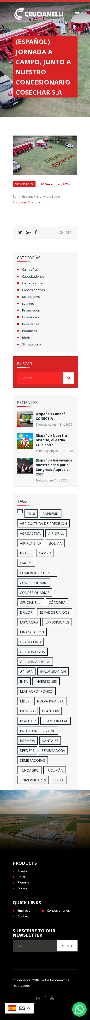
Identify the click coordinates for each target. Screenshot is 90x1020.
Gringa (22, 888)
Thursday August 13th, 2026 (54, 451)
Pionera (23, 882)
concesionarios (34, 592)
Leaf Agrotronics (36, 691)
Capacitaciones (33, 276)
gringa (26, 671)
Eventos (28, 303)
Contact (23, 916)
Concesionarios (33, 290)
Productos (29, 331)
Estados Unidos (54, 612)
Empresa (24, 910)
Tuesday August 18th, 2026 (54, 424)
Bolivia (55, 543)
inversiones (46, 681)
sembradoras (32, 760)
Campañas (30, 269)
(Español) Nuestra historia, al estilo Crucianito (51, 440)
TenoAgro (29, 770)
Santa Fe (50, 740)
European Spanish (26, 202)
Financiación (31, 310)
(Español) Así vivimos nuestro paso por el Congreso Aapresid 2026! (54, 467)
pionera (27, 711)
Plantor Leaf (55, 721)
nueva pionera (50, 701)
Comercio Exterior (35, 283)
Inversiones (30, 317)
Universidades (33, 780)
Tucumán (54, 770)
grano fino (30, 642)
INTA (24, 681)
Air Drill (56, 533)
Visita (59, 780)
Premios (27, 740)
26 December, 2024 (55, 184)
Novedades (24, 184)
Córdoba (57, 602)
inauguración (53, 671)
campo (45, 553)
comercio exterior (37, 573)
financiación (32, 632)
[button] (79, 1009)
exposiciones (57, 622)
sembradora (53, 750)
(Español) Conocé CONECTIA (51, 416)
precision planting (37, 730)
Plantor (28, 721)
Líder (25, 701)
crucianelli (30, 602)
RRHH (26, 337)
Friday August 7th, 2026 (51, 480)
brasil (25, 553)
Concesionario (34, 582)
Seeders (27, 750)
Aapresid (50, 513)
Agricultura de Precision (43, 523)
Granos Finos (32, 652)
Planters (50, 711)
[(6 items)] (20, 511)
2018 (31, 513)
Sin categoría (31, 344)
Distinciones (31, 296)
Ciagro (26, 563)
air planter (30, 543)
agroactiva (30, 533)
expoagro (29, 622)
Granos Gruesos (35, 661)
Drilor (26, 612)
